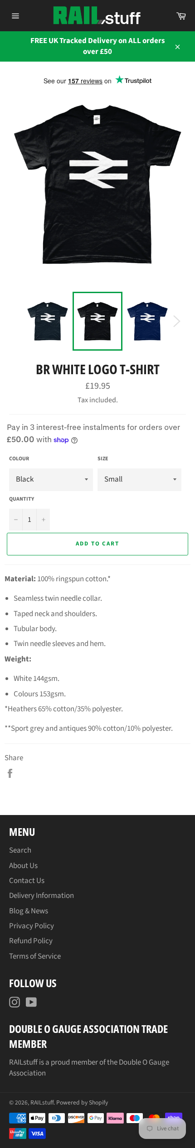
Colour (19, 459)
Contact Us (26, 880)
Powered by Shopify (82, 1102)
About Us (23, 865)
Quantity (21, 499)
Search (20, 850)
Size (103, 459)
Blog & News (28, 911)
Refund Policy (31, 941)
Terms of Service (35, 956)
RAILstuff (42, 1102)
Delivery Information (41, 895)
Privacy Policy (31, 926)
